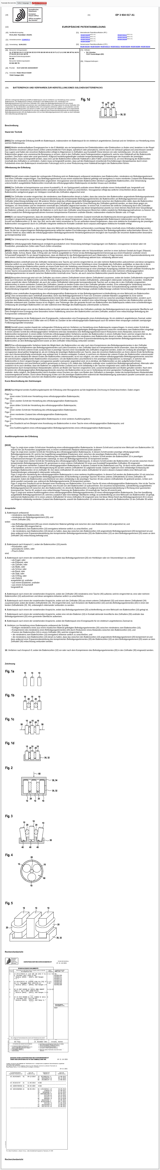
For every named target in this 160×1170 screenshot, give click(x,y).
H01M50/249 (122, 39)
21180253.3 (26, 40)
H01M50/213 (85, 37)
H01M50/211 (122, 35)
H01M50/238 (122, 37)
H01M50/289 (85, 41)
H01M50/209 (85, 35)
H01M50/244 (85, 39)
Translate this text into (8, 3)
